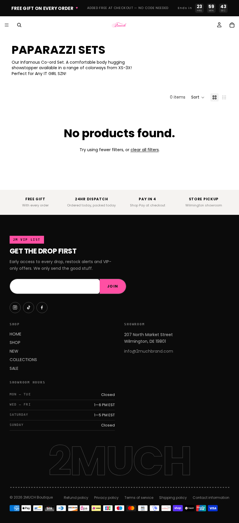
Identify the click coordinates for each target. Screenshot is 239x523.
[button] (198, 97)
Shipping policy (173, 497)
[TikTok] (28, 307)
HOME (15, 334)
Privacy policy (106, 497)
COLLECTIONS (23, 360)
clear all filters (145, 150)
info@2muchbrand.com (148, 351)
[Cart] (232, 25)
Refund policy (76, 497)
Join (112, 286)
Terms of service (138, 497)
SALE (14, 368)
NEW (14, 351)
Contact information (211, 497)
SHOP (15, 342)
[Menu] (6, 25)
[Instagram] (15, 307)
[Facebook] (42, 307)
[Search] (19, 25)
